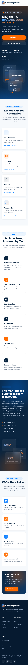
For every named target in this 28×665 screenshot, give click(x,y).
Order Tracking (6, 646)
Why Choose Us (18, 624)
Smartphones (6, 621)
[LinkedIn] (14, 661)
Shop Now (12, 37)
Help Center (5, 640)
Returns (4, 648)
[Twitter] (3, 661)
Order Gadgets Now (12, 3)
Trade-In (4, 643)
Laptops (4, 624)
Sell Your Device (15, 43)
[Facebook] (10, 661)
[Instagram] (7, 661)
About (15, 621)
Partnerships (18, 630)
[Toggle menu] (24, 2)
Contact (16, 627)
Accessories (5, 630)
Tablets (4, 627)
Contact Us (10, 589)
